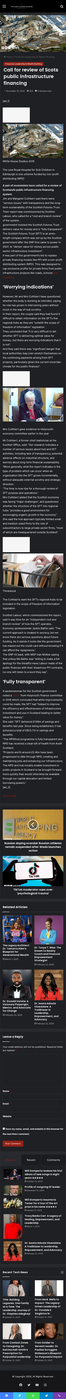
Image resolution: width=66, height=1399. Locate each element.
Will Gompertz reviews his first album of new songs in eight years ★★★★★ (43, 1174)
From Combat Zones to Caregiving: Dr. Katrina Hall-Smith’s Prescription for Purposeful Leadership (17, 1349)
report (16, 695)
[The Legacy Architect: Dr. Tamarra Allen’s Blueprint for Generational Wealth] (17, 928)
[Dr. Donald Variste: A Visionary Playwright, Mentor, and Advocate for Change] (17, 984)
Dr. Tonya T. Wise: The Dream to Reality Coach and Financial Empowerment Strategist (47, 954)
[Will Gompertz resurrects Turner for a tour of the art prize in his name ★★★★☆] (13, 1203)
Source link (9, 796)
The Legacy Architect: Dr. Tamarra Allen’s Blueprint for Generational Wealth (16, 950)
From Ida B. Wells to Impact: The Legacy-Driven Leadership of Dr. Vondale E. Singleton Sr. (48, 1306)
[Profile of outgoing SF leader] (13, 1190)
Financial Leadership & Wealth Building (34, 57)
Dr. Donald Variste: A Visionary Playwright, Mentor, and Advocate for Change (17, 1006)
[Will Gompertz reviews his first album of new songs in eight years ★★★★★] (13, 1174)
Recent (31, 1160)
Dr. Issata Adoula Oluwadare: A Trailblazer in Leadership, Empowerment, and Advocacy (46, 1011)
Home (9, 57)
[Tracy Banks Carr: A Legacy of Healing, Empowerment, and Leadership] (13, 1226)
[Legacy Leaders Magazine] (22, 6)
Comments (53, 1160)
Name (7, 1091)
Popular (10, 1160)
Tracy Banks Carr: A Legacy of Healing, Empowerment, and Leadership (43, 1219)
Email (6, 1103)
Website (7, 1116)
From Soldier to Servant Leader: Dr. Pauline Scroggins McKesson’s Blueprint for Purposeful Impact (48, 1349)
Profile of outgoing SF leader (42, 1187)
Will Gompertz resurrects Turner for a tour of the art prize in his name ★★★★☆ (41, 1203)
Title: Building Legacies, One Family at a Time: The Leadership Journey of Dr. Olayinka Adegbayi (16, 1306)
